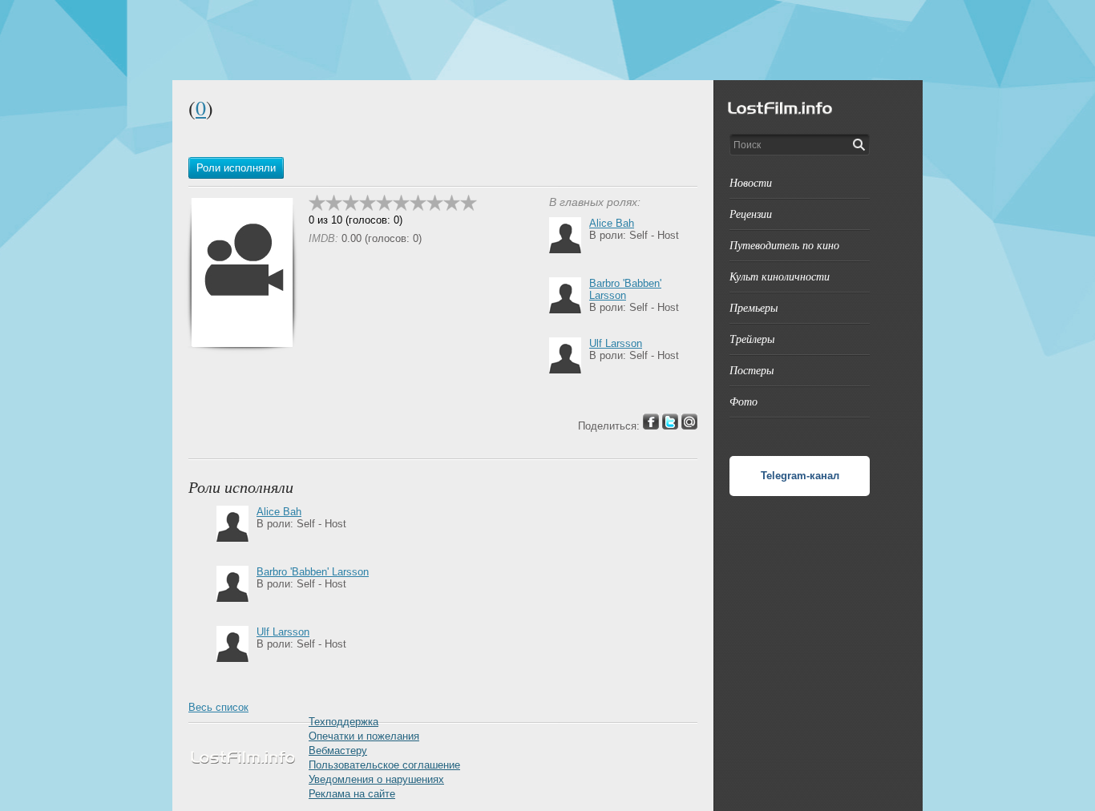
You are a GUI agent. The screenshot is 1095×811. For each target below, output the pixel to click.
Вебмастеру (338, 750)
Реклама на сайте (352, 794)
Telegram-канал (800, 476)
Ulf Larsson (615, 343)
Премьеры (753, 307)
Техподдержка (343, 722)
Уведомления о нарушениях (376, 779)
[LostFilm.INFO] (547, 40)
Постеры (751, 369)
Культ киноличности (779, 276)
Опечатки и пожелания (364, 736)
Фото (743, 401)
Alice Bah (611, 223)
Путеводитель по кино (784, 244)
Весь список (218, 707)
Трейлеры (751, 338)
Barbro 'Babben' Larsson (625, 289)
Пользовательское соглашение (384, 765)
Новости (750, 182)
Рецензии (750, 213)
